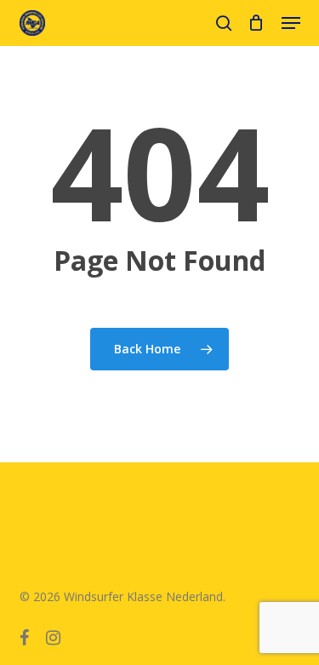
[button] (291, 23)
